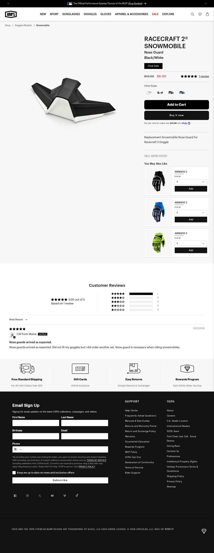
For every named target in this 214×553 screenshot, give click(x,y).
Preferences (173, 456)
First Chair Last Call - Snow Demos (181, 438)
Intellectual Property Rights (182, 461)
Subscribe (60, 480)
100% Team (173, 431)
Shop (7, 25)
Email (64, 431)
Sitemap (171, 487)
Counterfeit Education (137, 442)
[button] (43, 14)
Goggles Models (23, 25)
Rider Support (132, 473)
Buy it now (177, 115)
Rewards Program (135, 447)
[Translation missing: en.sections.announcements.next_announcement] (205, 3)
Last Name (67, 417)
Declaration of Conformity (139, 462)
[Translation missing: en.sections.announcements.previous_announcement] (8, 3)
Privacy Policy (174, 481)
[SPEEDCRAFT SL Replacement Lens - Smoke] (171, 93)
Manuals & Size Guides (137, 421)
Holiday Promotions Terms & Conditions (182, 469)
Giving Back (173, 446)
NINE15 (169, 529)
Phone (16, 444)
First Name (18, 417)
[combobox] (18, 449)
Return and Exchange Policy (140, 431)
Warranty (130, 436)
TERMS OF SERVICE (96, 460)
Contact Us (173, 451)
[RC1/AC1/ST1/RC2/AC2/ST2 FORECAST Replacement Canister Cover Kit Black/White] (160, 93)
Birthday (17, 431)
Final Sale (153, 66)
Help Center (131, 410)
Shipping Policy (175, 476)
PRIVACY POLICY (87, 466)
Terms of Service (134, 467)
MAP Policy (131, 452)
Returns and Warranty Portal (141, 426)
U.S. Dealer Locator (177, 421)
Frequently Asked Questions (140, 416)
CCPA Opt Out (133, 457)
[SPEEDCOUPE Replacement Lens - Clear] (149, 93)
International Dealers (178, 426)
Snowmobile (42, 25)
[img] (17, 329)
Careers (171, 416)
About (170, 410)
